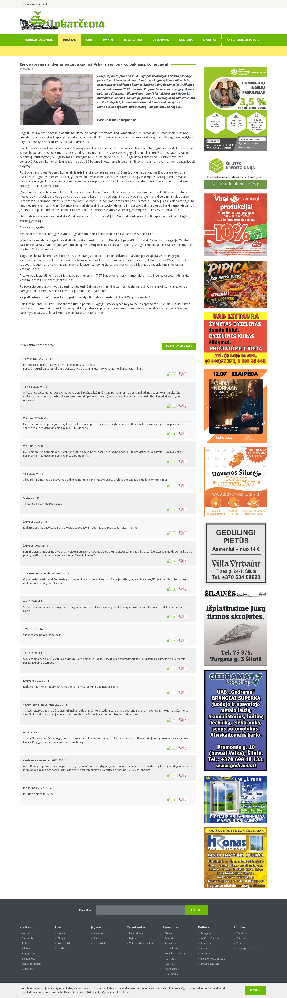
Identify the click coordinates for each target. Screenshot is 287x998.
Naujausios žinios (39, 40)
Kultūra (186, 40)
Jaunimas (170, 958)
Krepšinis (241, 933)
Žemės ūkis (64, 943)
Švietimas (170, 943)
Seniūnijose (29, 958)
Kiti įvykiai (99, 943)
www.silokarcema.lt (34, 4)
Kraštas (69, 40)
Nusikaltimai (136, 933)
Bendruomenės (31, 963)
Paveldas (206, 943)
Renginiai (206, 933)
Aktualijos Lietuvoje (243, 40)
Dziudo (240, 943)
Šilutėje (26, 948)
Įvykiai (108, 40)
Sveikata (170, 938)
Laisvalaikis (171, 948)
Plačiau (127, 992)
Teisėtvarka (132, 40)
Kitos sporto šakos (247, 948)
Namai (169, 933)
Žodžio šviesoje (210, 963)
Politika (26, 943)
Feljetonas (207, 948)
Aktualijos (28, 933)
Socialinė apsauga (175, 953)
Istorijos (170, 963)
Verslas (62, 933)
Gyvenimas (161, 40)
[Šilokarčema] (62, 29)
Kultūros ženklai (210, 938)
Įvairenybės (172, 968)
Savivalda (27, 938)
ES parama (28, 968)
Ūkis (89, 40)
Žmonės (205, 953)
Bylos (132, 938)
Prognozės (171, 973)
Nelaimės (99, 933)
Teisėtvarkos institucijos (143, 943)
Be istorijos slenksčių (213, 958)
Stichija (97, 938)
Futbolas (241, 938)
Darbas (62, 948)
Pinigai (62, 938)
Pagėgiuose (29, 953)
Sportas (209, 40)
